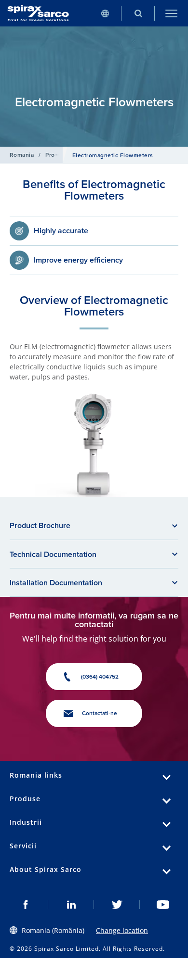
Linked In (71, 904)
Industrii (26, 822)
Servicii (23, 845)
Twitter (117, 904)
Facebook (25, 904)
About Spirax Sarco (45, 869)
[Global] (105, 13)
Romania (22, 155)
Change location (122, 930)
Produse (56, 155)
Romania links (36, 775)
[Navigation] (171, 13)
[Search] (138, 13)
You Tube (162, 904)
